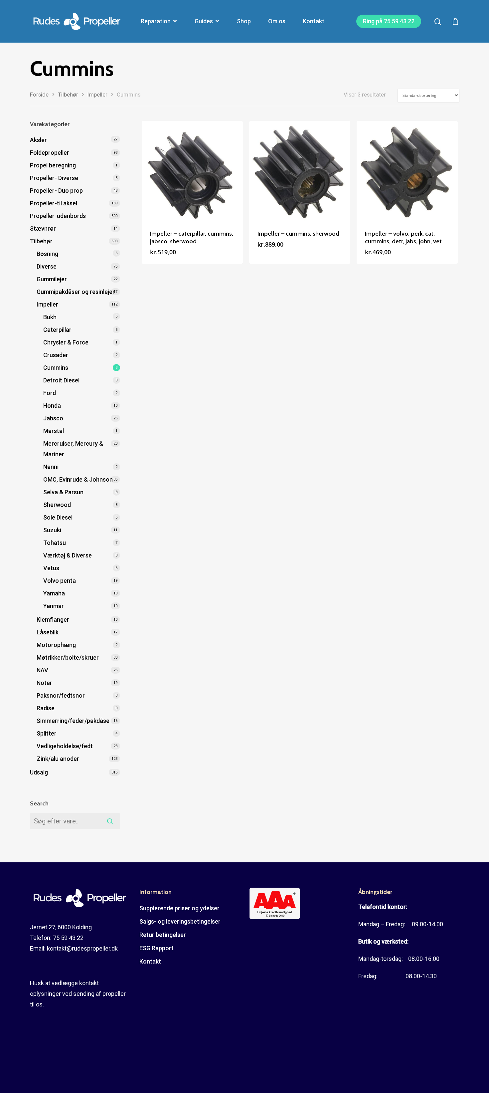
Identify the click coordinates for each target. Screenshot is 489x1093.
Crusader (55, 354)
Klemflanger (53, 619)
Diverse (47, 266)
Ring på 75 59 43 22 (388, 21)
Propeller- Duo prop (56, 190)
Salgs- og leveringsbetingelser (180, 921)
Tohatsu (54, 542)
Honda (52, 405)
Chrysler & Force (65, 342)
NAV (42, 670)
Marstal (53, 430)
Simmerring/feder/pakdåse (73, 720)
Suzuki (52, 530)
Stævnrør (43, 228)
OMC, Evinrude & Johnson (78, 479)
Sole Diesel (58, 517)
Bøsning (47, 253)
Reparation (156, 21)
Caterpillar (57, 329)
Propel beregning (53, 165)
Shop (244, 21)
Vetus (51, 567)
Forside (39, 95)
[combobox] (75, 821)
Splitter (47, 733)
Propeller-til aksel (53, 203)
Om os (276, 21)
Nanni (51, 466)
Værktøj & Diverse (67, 555)
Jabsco (53, 418)
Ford (49, 392)
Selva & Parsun (63, 492)
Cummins (55, 367)
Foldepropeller (49, 152)
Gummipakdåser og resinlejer (76, 291)
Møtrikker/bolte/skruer (68, 657)
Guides (204, 21)
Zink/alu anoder (58, 758)
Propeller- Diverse (54, 177)
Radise (46, 708)
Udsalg (39, 772)
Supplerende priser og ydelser (179, 908)
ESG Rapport (156, 948)
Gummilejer (52, 279)
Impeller (97, 95)
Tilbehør (68, 95)
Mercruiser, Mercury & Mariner (73, 449)
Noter (44, 682)
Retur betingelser (162, 934)
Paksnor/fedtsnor (61, 695)
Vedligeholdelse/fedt (65, 746)
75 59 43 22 (68, 937)
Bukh (50, 317)
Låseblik (48, 632)
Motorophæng (56, 644)
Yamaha (54, 593)
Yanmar (53, 605)
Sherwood (57, 504)
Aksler (38, 139)
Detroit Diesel (61, 380)
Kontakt (313, 21)
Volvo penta (59, 580)
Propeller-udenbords (58, 215)
